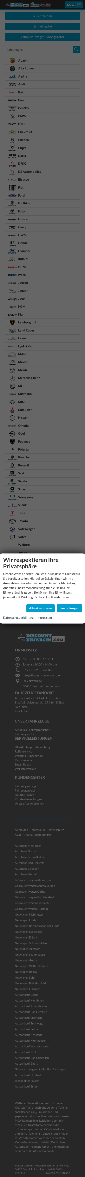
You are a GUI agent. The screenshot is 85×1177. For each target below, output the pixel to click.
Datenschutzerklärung (18, 617)
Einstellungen (69, 608)
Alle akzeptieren (40, 608)
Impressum (44, 617)
